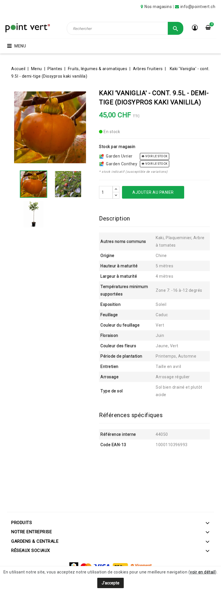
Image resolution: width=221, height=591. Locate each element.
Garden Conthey (120, 164)
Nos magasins (158, 6)
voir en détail (202, 572)
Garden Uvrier (118, 156)
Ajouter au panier (153, 192)
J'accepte (110, 583)
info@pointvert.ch (198, 6)
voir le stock (156, 156)
